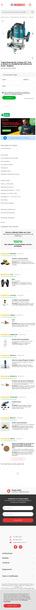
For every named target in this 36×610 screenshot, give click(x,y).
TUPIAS (31, 17)
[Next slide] (32, 33)
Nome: (4, 79)
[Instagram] (20, 548)
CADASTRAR (18, 520)
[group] (18, 491)
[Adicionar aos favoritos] (2, 21)
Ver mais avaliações (18, 459)
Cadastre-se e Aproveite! (18, 499)
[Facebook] (15, 548)
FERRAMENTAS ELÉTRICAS (18, 17)
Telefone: (26, 79)
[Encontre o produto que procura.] (32, 12)
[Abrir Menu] (2, 4)
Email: (4, 86)
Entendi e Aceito (12, 605)
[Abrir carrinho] (31, 4)
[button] (15, 53)
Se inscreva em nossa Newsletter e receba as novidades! (18, 501)
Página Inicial (5, 17)
